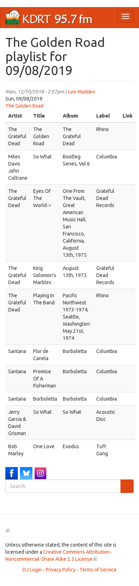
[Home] (49, 18)
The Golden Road (24, 106)
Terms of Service (98, 570)
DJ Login (32, 570)
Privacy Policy (61, 570)
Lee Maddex (81, 91)
